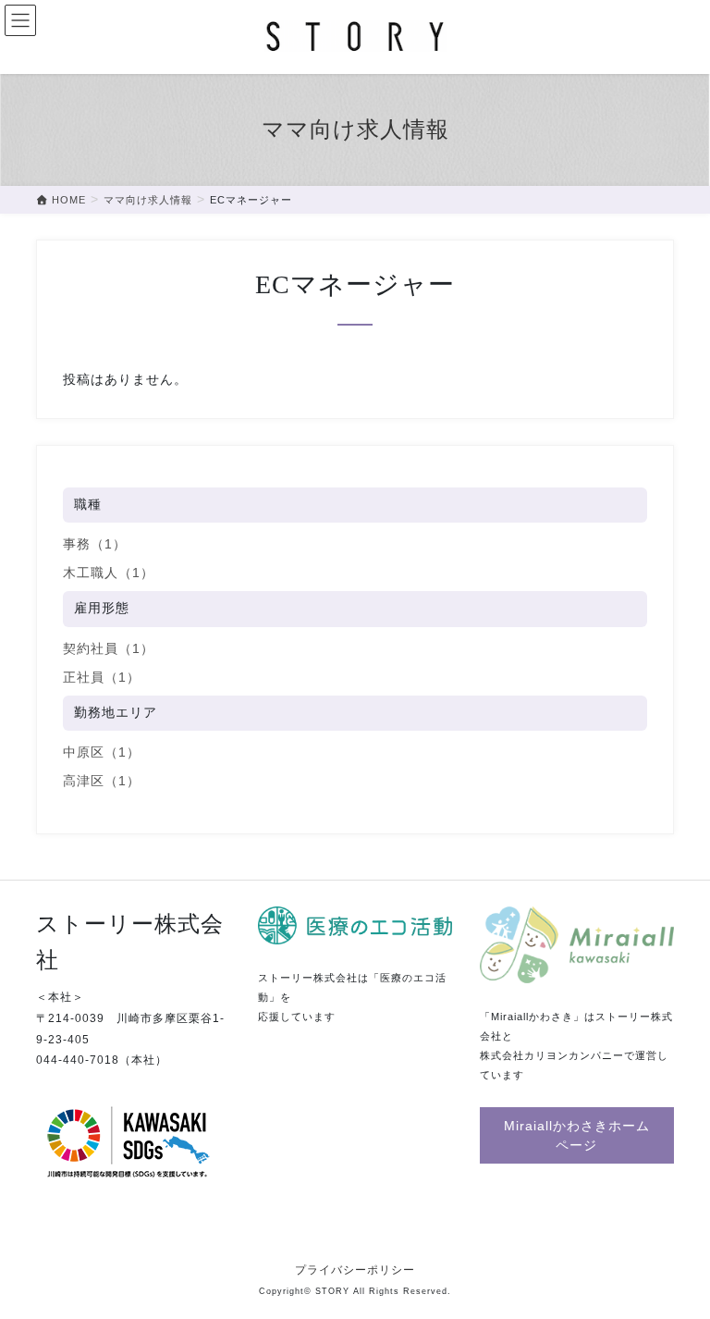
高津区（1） (102, 780)
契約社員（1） (108, 648)
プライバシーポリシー (355, 1270)
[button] (577, 1135)
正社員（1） (102, 677)
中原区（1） (102, 752)
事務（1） (95, 543)
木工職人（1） (108, 572)
